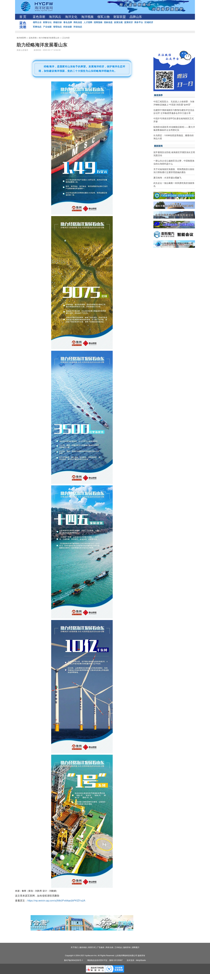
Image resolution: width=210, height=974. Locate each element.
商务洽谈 (109, 947)
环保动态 (77, 26)
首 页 (22, 16)
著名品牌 (67, 22)
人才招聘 (88, 22)
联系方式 (92, 947)
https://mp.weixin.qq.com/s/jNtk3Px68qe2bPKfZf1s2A (56, 900)
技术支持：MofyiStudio (136, 960)
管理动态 (57, 26)
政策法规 (118, 22)
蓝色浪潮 (39, 16)
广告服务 (100, 947)
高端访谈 (57, 22)
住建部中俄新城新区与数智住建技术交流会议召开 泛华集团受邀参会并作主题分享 (173, 111)
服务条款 (83, 947)
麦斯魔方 (135, 947)
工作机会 (118, 947)
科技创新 (67, 26)
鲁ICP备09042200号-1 (73, 960)
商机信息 (77, 22)
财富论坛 (47, 22)
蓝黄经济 (128, 22)
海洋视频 (87, 16)
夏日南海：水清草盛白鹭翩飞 (167, 177)
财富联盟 (119, 16)
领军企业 (37, 22)
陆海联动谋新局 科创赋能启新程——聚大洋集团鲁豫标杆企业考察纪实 (174, 128)
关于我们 (74, 947)
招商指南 (98, 22)
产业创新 (47, 26)
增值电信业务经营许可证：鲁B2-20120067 (105, 960)
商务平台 (138, 22)
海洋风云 (55, 16)
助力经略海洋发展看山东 (49, 37)
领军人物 (103, 16)
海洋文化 (71, 16)
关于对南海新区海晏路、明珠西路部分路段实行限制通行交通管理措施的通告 (173, 171)
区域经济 (149, 22)
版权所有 (127, 947)
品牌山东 (136, 16)
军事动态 (37, 26)
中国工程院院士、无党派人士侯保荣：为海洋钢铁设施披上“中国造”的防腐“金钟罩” (173, 103)
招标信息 (108, 22)
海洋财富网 (21, 37)
